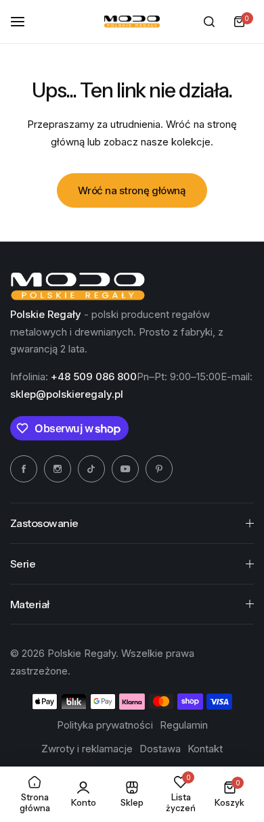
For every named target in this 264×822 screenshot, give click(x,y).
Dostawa (160, 748)
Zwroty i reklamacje (87, 748)
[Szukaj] (209, 22)
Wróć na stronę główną (131, 190)
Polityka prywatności (105, 724)
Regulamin (184, 724)
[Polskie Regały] (132, 22)
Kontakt (205, 748)
